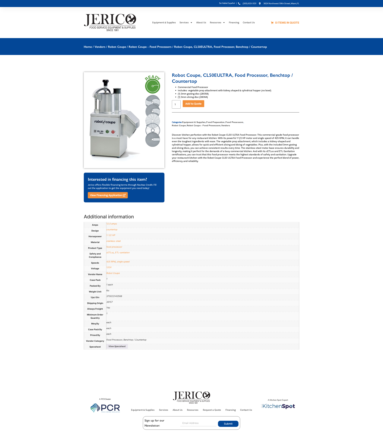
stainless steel (113, 241)
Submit (228, 423)
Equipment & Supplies (164, 22)
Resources (215, 22)
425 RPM (111, 261)
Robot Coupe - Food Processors (150, 47)
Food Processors (234, 122)
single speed (123, 261)
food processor (114, 247)
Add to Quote (193, 103)
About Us (201, 22)
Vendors (100, 47)
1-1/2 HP (110, 235)
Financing (234, 22)
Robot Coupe (117, 47)
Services (184, 22)
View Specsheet (117, 346)
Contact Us (249, 22)
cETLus (110, 252)
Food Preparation (215, 122)
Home (88, 47)
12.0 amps (111, 223)
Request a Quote (212, 409)
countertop (111, 229)
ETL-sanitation (122, 252)
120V (109, 267)
